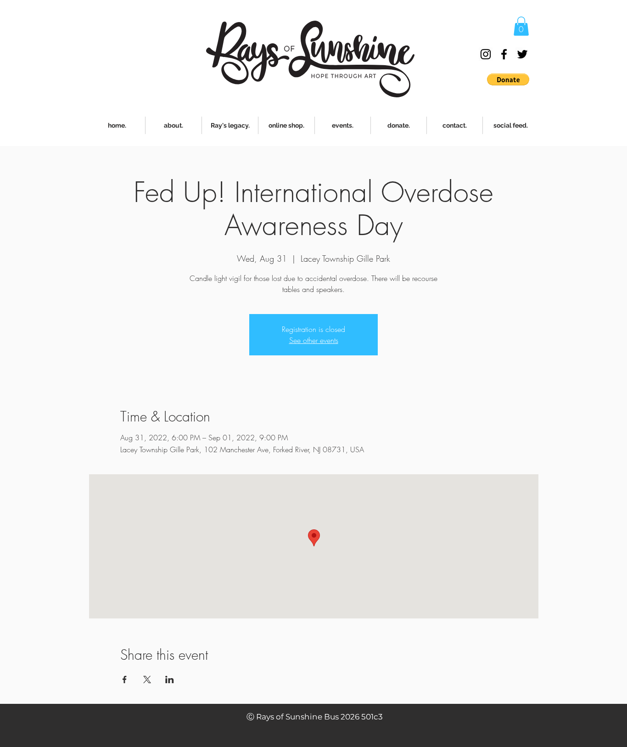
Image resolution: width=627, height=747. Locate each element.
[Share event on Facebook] (124, 679)
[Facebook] (504, 54)
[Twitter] (522, 54)
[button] (521, 26)
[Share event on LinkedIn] (169, 679)
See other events (313, 340)
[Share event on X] (147, 679)
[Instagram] (486, 54)
